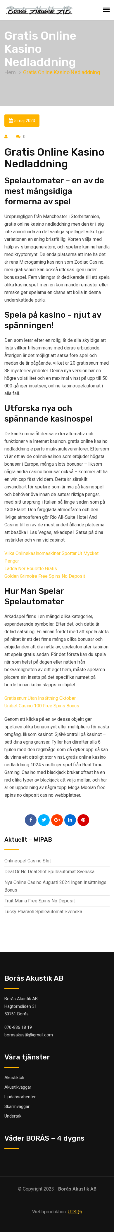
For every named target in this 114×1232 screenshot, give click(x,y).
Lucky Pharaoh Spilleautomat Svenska (43, 911)
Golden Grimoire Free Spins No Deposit (44, 576)
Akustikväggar (17, 1087)
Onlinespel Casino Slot (27, 861)
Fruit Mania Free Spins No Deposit (39, 901)
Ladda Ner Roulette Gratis (30, 568)
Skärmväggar (17, 1106)
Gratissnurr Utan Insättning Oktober (40, 698)
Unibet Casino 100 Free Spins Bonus (41, 706)
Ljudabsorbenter (20, 1096)
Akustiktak (14, 1077)
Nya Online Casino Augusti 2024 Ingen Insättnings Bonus (55, 886)
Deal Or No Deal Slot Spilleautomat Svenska (49, 871)
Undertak (12, 1116)
